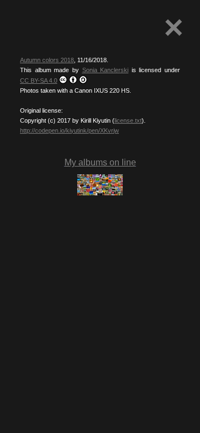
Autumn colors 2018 (47, 60)
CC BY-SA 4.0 (38, 80)
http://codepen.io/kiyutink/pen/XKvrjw (69, 130)
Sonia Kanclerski (105, 70)
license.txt (128, 120)
